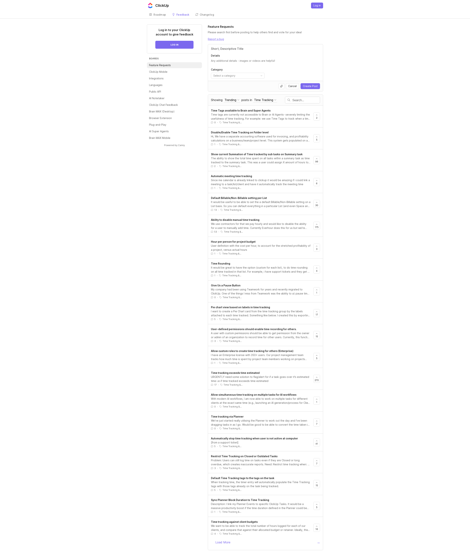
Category (217, 69)
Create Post (310, 86)
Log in (317, 5)
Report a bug (216, 39)
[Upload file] (281, 86)
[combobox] (238, 76)
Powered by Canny (174, 145)
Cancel (292, 86)
